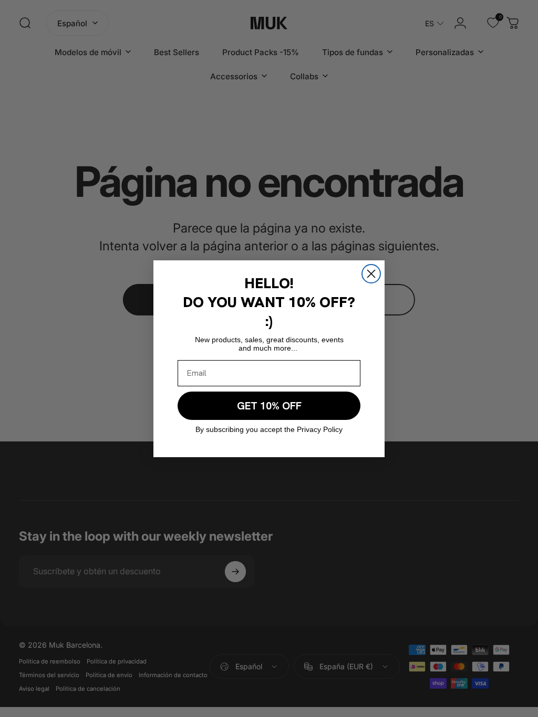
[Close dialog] (371, 274)
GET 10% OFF (269, 406)
